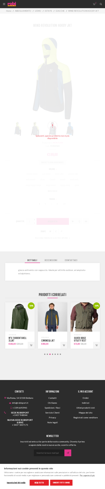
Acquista (31, 345)
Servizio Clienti (52, 412)
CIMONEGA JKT (15, 340)
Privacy (52, 417)
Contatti (52, 398)
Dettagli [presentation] (32, 260)
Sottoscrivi (67, 452)
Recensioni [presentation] (51, 260)
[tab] (32, 260)
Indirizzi (85, 403)
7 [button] (60, 354)
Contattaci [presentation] (71, 260)
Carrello (95, 3)
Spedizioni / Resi (52, 408)
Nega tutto (39, 483)
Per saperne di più (87, 475)
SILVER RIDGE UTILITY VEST (47, 339)
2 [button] (47, 354)
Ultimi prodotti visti (85, 408)
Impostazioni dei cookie (16, 483)
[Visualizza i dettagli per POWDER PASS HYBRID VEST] (85, 317)
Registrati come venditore (85, 417)
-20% (64, 306)
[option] (20, 325)
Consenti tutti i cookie (61, 483)
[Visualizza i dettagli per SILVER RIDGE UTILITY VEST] (52, 317)
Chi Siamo (52, 403)
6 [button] (57, 354)
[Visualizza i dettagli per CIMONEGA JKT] (20, 317)
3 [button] (50, 354)
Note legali (52, 422)
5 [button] (55, 354)
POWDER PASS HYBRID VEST (80, 339)
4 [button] (52, 354)
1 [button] (44, 354)
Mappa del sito (86, 412)
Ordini (85, 398)
